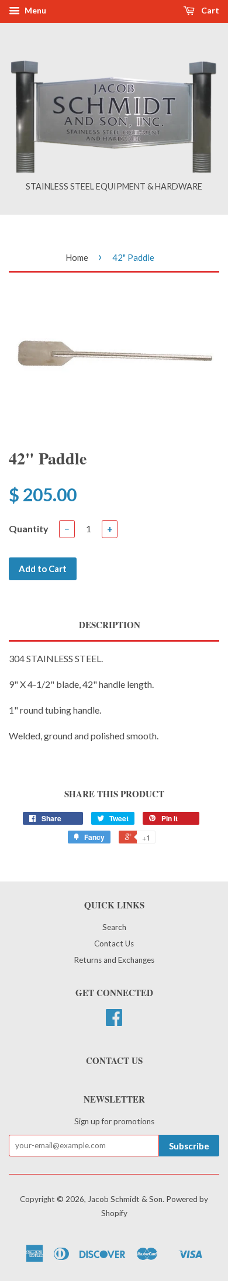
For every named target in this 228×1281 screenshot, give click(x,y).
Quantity (29, 528)
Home (76, 257)
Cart (209, 10)
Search (114, 927)
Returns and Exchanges (114, 960)
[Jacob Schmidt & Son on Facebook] (114, 1021)
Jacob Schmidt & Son (125, 1199)
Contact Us (114, 943)
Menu (34, 10)
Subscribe (189, 1146)
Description (109, 625)
